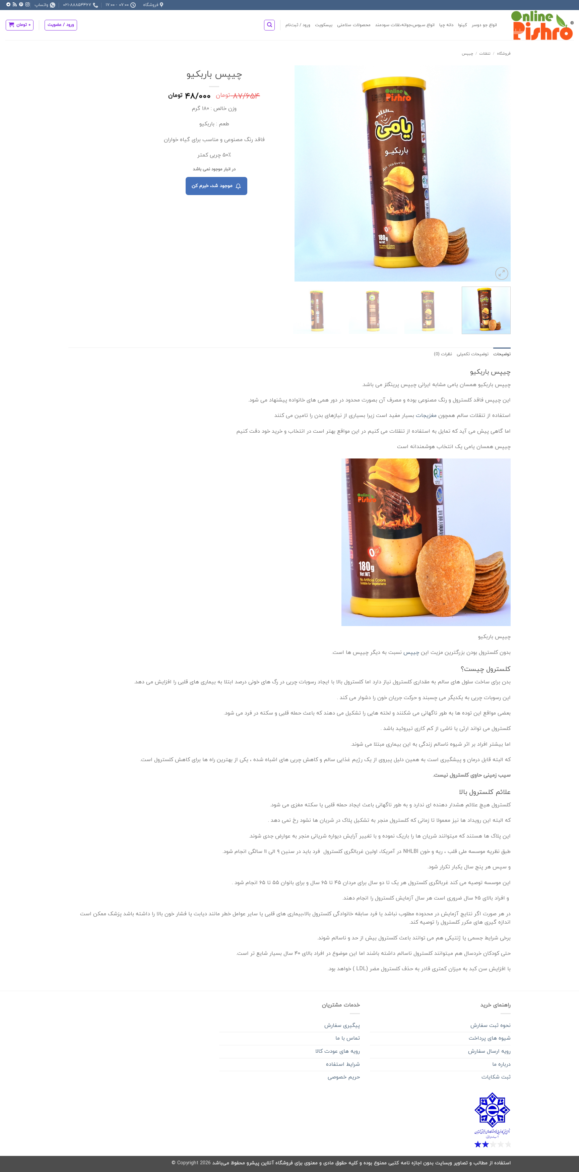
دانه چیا (446, 25)
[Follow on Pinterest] (21, 4)
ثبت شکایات (496, 1077)
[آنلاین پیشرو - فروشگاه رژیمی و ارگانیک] (540, 25)
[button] (61, 25)
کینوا (462, 25)
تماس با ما (347, 1038)
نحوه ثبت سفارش (490, 1025)
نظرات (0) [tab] (443, 354)
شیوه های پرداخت (490, 1038)
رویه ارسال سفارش (489, 1051)
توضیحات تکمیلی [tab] (473, 354)
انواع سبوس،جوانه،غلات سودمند (405, 25)
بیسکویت (323, 25)
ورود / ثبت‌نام (298, 25)
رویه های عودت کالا (337, 1051)
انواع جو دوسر (484, 25)
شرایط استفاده (343, 1064)
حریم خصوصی (344, 1077)
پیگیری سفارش (342, 1025)
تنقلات (484, 53)
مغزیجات (426, 415)
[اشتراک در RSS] (15, 4)
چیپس (467, 53)
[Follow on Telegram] (8, 4)
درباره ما (501, 1064)
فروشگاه (504, 53)
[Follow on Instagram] (27, 4)
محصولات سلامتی (353, 25)
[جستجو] (269, 25)
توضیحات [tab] (502, 354)
